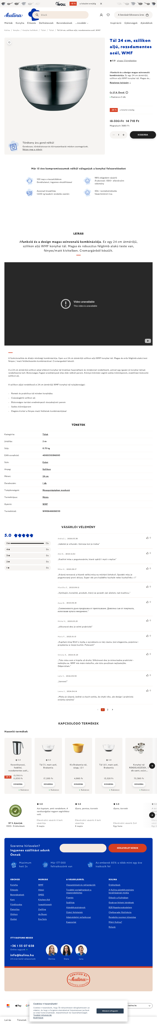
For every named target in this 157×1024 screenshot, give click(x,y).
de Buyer (42, 914)
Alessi (41, 890)
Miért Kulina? (115, 922)
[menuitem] (8, 24)
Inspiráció (115, 23)
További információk (42, 1015)
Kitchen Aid (44, 900)
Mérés (46, 497)
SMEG (41, 895)
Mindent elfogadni (110, 1011)
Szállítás (70, 903)
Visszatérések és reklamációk (80, 885)
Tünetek (21, 1020)
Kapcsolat (71, 922)
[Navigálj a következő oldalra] (113, 709)
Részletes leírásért (119, 83)
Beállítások (38, 1018)
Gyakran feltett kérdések (121, 903)
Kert (12, 900)
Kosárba (143, 135)
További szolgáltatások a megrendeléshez (78, 891)
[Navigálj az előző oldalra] (98, 709)
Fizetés (69, 898)
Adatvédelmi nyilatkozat (78, 917)
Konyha (14, 885)
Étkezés (14, 890)
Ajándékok (147, 23)
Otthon (14, 914)
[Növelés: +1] (123, 134)
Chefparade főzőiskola (120, 912)
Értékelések (114, 885)
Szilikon (47, 469)
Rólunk (112, 927)
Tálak (45, 434)
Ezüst (45, 462)
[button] (18, 782)
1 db (45, 483)
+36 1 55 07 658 (22, 946)
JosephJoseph (45, 905)
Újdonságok (131, 23)
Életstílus (15, 909)
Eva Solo (42, 919)
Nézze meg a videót (32, 150)
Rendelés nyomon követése (122, 917)
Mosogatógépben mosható (56, 490)
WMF (45, 504)
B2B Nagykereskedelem (120, 907)
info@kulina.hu (22, 955)
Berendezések (17, 895)
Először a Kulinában (118, 898)
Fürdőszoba (16, 905)
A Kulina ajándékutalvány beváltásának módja (121, 891)
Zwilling (42, 909)
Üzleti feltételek (74, 912)
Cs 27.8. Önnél (117, 93)
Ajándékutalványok (75, 907)
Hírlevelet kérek (127, 848)
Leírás (7, 1020)
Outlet (13, 919)
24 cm (46, 476)
